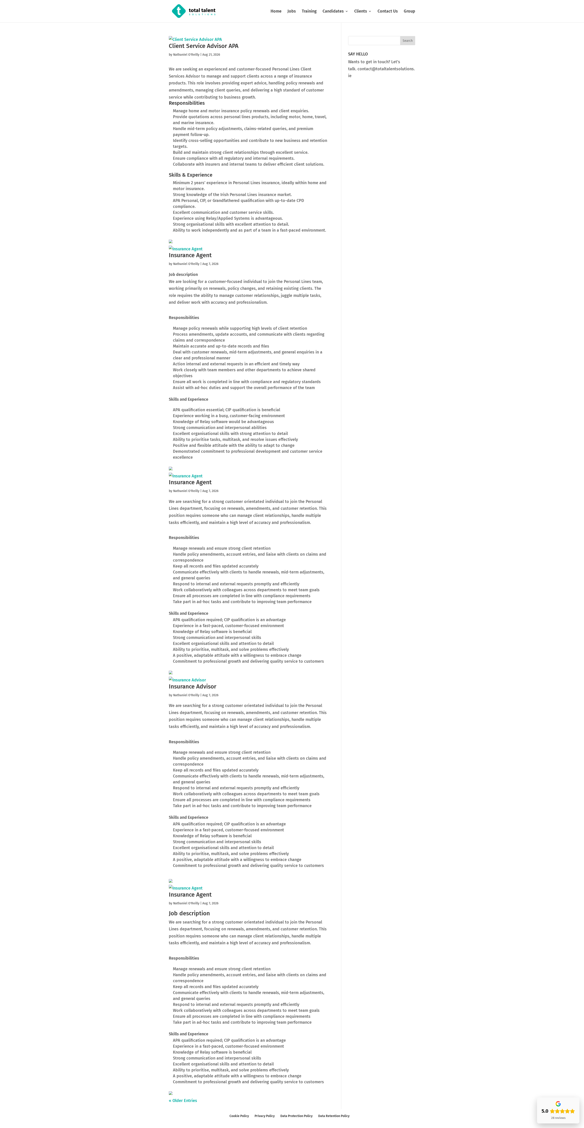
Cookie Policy (239, 1116)
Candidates (333, 12)
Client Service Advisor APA (203, 46)
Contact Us (388, 12)
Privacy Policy (265, 1116)
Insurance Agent (190, 255)
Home (276, 12)
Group (409, 12)
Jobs (291, 12)
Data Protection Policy (296, 1116)
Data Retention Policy (333, 1116)
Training (309, 12)
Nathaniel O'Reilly (186, 55)
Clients (360, 12)
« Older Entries (183, 1100)
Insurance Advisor (192, 686)
